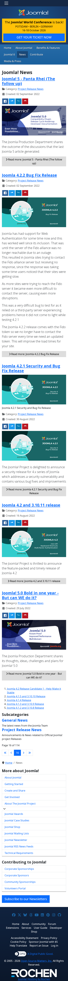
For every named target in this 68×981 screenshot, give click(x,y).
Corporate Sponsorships (19, 869)
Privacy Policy (49, 938)
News (22, 54)
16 (17, 752)
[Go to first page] (5, 753)
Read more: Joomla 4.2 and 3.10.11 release (34, 581)
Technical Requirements (19, 853)
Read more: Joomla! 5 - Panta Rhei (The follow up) (34, 161)
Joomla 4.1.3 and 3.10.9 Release (25, 704)
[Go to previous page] (11, 753)
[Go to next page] (23, 753)
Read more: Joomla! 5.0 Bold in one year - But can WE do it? (35, 675)
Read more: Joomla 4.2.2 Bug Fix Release (35, 354)
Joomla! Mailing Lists (17, 833)
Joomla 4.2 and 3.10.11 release (31, 505)
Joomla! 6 (9, 54)
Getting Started (14, 784)
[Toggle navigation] (6, 3)
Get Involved (12, 797)
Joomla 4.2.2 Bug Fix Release (29, 175)
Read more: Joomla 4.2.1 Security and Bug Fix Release (35, 491)
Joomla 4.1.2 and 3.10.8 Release (25, 708)
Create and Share (15, 790)
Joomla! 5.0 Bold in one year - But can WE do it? (30, 595)
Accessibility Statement (24, 938)
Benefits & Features (48, 48)
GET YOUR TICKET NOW (34, 37)
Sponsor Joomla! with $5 (43, 942)
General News (15, 720)
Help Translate (18, 945)
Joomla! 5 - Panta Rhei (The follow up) (28, 81)
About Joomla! (23, 48)
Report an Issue (39, 945)
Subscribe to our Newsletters (26, 899)
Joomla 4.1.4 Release (19, 700)
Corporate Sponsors (17, 875)
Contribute (36, 54)
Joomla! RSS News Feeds (19, 846)
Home (7, 48)
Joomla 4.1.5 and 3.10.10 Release (26, 696)
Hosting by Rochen (34, 979)
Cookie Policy (18, 942)
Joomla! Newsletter (16, 840)
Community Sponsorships (20, 882)
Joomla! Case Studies (17, 820)
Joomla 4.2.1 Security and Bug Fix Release (31, 368)
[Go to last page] (29, 753)
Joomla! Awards (14, 814)
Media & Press (12, 61)
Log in (54, 945)
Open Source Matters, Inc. (36, 961)
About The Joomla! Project (20, 803)
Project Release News (30, 89)
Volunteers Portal (15, 888)
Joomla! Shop (12, 827)
